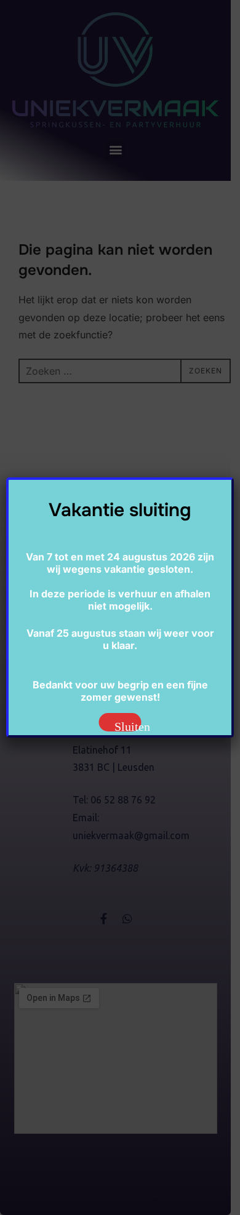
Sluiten (128, 725)
